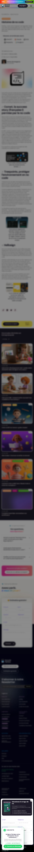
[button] (30, 6)
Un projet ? (22, 6)
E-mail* (4, 819)
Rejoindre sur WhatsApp (14, 846)
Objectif (20, 827)
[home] (6, 6)
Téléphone (21, 819)
